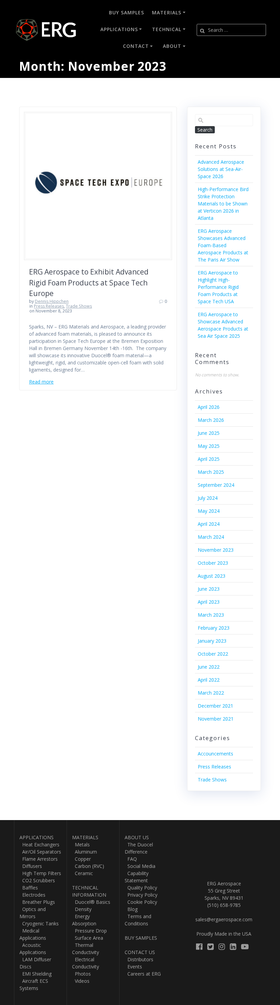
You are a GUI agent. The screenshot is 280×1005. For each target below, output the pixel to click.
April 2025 (209, 459)
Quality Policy (141, 887)
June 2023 (209, 589)
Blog (131, 909)
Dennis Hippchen (52, 301)
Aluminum (84, 851)
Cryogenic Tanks (39, 923)
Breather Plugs (37, 902)
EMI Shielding (35, 973)
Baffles (28, 887)
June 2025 (209, 433)
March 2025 (211, 472)
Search (204, 129)
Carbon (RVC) (88, 866)
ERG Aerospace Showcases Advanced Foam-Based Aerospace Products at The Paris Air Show (223, 245)
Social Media (140, 866)
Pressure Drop (89, 930)
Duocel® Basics (91, 902)
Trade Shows (79, 306)
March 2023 (211, 615)
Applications (119, 29)
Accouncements (215, 753)
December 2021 (215, 705)
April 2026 (209, 407)
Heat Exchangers (39, 844)
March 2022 (211, 692)
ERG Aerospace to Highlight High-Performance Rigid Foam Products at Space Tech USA (218, 287)
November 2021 (216, 718)
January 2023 (212, 641)
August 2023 (211, 576)
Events (133, 966)
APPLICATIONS (36, 837)
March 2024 (211, 537)
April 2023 (209, 602)
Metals (81, 844)
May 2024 (209, 511)
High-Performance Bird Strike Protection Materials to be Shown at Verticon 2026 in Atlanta (223, 203)
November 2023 (216, 550)
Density (82, 909)
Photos (81, 973)
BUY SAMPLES (141, 938)
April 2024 (209, 524)
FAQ (131, 859)
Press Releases (49, 306)
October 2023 (213, 563)
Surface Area (87, 938)
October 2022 (213, 654)
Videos (80, 981)
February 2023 (213, 628)
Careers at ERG (143, 973)
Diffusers (30, 866)
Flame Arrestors (38, 859)
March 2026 (211, 420)
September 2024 (216, 485)
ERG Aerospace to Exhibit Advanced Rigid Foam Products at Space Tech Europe (89, 282)
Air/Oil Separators (40, 851)
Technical (166, 29)
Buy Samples (126, 12)
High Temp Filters (40, 873)
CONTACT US (140, 952)
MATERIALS (85, 837)
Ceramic (82, 873)
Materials (166, 12)
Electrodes (32, 895)
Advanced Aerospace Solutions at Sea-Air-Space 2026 (221, 169)
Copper (81, 859)
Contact (136, 46)
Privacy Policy (141, 895)
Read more (41, 381)
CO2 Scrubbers (37, 880)
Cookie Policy (141, 902)
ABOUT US (137, 837)
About (172, 46)
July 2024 (208, 498)
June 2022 (209, 667)
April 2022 (209, 679)
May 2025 (209, 446)
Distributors (139, 959)
